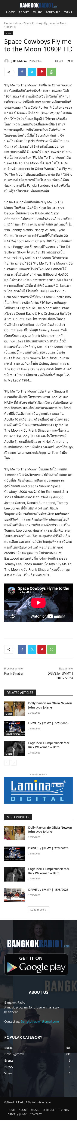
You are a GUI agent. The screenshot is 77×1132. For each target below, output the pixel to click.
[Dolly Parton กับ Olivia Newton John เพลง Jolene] (14, 708)
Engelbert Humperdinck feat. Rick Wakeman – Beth (49, 745)
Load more (37, 909)
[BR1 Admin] (7, 61)
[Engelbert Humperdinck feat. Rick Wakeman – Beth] (14, 748)
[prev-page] (7, 762)
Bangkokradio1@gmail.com (40, 1021)
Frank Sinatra (13, 673)
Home (8, 23)
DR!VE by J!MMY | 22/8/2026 (48, 723)
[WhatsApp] (51, 72)
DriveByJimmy (13, 733)
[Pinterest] (41, 72)
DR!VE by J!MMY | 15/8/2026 (48, 890)
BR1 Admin (20, 61)
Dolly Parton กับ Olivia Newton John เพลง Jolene (50, 705)
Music (18, 23)
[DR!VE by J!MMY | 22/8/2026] (14, 728)
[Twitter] (32, 72)
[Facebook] (22, 72)
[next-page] (13, 762)
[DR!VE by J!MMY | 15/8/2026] (14, 895)
